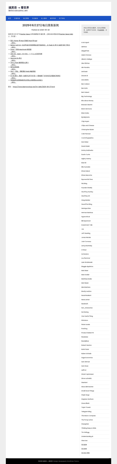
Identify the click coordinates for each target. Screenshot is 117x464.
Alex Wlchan (85, 63)
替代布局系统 (14, 67)
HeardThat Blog (86, 204)
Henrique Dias (86, 208)
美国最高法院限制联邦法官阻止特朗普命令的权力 (26, 80)
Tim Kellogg (85, 432)
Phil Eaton (84, 320)
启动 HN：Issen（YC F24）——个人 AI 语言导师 (26, 54)
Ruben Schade (86, 353)
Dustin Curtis (85, 154)
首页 (9, 18)
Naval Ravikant (86, 295)
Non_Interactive (87, 308)
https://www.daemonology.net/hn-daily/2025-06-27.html (34, 87)
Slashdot (84, 382)
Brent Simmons (86, 109)
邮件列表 (53, 18)
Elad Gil (83, 163)
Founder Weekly (86, 188)
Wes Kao (84, 440)
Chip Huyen (85, 121)
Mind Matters (85, 287)
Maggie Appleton (87, 266)
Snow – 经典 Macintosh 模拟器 (20, 49)
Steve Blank (85, 403)
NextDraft (84, 304)
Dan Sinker (84, 142)
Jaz (82, 229)
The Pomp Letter (87, 420)
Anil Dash (84, 71)
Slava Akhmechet (87, 387)
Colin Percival (85, 134)
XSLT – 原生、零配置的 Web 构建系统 (23, 71)
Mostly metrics (86, 291)
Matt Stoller (85, 275)
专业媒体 (35, 18)
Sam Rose (84, 366)
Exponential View (87, 179)
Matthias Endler (86, 279)
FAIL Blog (84, 183)
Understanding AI (87, 436)
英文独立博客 (85, 453)
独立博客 (26, 18)
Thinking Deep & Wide (88, 428)
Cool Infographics (87, 138)
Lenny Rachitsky (86, 246)
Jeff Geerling (85, 233)
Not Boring (84, 312)
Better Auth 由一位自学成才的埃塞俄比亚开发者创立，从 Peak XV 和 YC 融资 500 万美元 (40, 45)
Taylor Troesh (86, 407)
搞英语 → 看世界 (19, 8)
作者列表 (17, 18)
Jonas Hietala (86, 237)
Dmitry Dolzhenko (87, 150)
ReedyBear (85, 341)
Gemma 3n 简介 (16, 58)
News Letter (85, 300)
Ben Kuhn (84, 88)
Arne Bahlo (85, 80)
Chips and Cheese (87, 125)
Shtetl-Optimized (87, 374)
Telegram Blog (86, 411)
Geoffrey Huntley (87, 192)
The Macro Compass (88, 416)
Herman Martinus (87, 212)
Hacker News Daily (66, 34)
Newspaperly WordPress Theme (69, 461)
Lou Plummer (85, 258)
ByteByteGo (85, 117)
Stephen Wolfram (87, 399)
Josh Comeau (86, 241)
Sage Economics (87, 358)
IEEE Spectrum (86, 221)
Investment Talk (86, 225)
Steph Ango (85, 395)
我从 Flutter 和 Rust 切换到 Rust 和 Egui (23, 41)
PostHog (84, 328)
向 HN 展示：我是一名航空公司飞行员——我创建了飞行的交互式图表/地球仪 (35, 76)
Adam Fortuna (86, 55)
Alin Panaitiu (85, 67)
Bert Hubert (85, 92)
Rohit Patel (85, 349)
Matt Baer (84, 270)
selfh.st (83, 370)
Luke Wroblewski (86, 262)
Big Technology (86, 96)
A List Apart (85, 42)
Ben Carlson (85, 84)
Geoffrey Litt (85, 196)
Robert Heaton (86, 345)
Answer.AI (84, 76)
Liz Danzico (85, 254)
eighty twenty (86, 159)
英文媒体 (84, 445)
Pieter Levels (85, 324)
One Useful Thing (87, 316)
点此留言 (101, 30)
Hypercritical (85, 217)
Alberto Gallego (86, 59)
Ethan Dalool (85, 171)
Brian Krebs (85, 113)
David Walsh (85, 146)
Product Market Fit (87, 333)
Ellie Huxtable (85, 167)
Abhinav (84, 47)
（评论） (13, 43)
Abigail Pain (85, 51)
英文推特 (84, 449)
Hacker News (25, 34)
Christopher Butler (87, 129)
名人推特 (44, 18)
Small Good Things (87, 391)
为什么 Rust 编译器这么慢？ (19, 63)
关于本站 (62, 18)
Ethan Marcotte (86, 175)
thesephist (85, 424)
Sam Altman (85, 362)
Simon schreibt (86, 378)
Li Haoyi (83, 250)
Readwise (84, 337)
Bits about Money (87, 101)
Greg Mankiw (85, 200)
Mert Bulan (85, 283)
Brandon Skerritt (86, 105)
